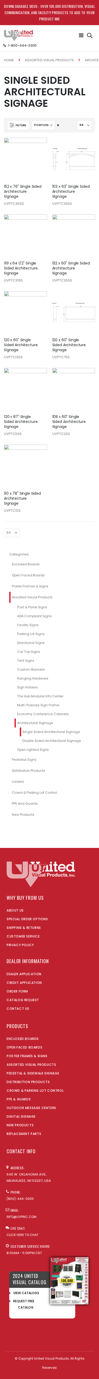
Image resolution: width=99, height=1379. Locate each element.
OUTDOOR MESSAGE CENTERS (31, 1108)
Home (9, 60)
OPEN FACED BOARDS (24, 1047)
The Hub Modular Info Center (40, 696)
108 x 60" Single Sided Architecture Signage (69, 421)
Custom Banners (31, 669)
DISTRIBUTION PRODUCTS (28, 1082)
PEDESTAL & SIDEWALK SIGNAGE (33, 1073)
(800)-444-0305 (20, 1198)
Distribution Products (28, 770)
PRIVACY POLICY (20, 945)
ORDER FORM (17, 991)
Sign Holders (27, 687)
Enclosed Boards (26, 564)
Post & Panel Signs (32, 607)
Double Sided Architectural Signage (51, 740)
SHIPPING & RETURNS (24, 927)
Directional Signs (31, 643)
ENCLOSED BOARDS (23, 1038)
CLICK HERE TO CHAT (23, 1235)
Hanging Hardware (32, 678)
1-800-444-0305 (22, 45)
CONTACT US (18, 1008)
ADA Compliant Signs (34, 616)
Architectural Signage (35, 723)
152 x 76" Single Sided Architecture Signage (22, 191)
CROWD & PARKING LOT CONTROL (35, 1090)
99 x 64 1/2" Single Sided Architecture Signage (21, 268)
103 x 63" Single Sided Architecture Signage (71, 191)
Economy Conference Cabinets (43, 714)
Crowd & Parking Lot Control (34, 792)
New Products (23, 814)
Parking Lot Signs (31, 634)
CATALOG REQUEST (23, 1000)
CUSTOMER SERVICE (23, 936)
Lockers (18, 781)
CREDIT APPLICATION (24, 982)
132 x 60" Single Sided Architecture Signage (71, 268)
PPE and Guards (25, 803)
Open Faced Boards (28, 575)
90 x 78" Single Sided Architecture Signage (22, 498)
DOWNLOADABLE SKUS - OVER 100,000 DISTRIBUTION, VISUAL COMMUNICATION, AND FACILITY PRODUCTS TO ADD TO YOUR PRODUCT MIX (49, 12)
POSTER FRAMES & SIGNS (27, 1056)
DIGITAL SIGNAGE (21, 1116)
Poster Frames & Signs (30, 586)
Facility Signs (28, 625)
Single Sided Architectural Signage (51, 732)
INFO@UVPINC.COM (21, 1217)
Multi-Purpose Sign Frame (38, 705)
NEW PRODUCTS (20, 1125)
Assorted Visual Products (49, 60)
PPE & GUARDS (19, 1099)
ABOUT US (15, 910)
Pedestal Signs (24, 759)
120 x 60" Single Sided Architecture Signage (21, 345)
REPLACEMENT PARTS (24, 1134)
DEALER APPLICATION (24, 974)
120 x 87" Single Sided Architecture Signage (21, 421)
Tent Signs (25, 660)
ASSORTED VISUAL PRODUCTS (31, 1064)
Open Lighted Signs (33, 749)
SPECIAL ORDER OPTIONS (27, 919)
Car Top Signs (28, 651)
